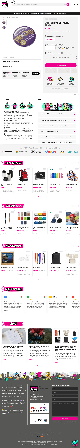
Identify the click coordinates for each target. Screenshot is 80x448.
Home (3, 17)
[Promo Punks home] (5, 4)
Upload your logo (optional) (54, 53)
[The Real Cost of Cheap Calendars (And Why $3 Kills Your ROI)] (14, 336)
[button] (61, 31)
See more (39, 365)
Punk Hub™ (61, 10)
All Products (18, 10)
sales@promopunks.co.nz (47, 13)
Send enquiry (65, 418)
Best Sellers (26, 10)
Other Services (53, 10)
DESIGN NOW (35, 73)
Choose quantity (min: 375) (54, 45)
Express (35, 10)
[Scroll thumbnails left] (4, 19)
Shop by (40, 10)
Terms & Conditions (70, 421)
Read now (5, 359)
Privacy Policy (47, 429)
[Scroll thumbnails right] (4, 31)
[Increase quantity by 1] (54, 48)
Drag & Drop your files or (61, 57)
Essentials (45, 10)
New (31, 10)
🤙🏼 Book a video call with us (60, 13)
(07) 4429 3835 (35, 13)
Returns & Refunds (40, 429)
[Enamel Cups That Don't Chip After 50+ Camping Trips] (40, 336)
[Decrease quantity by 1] (46, 48)
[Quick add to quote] (14, 192)
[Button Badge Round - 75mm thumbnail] (3, 22)
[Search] (67, 4)
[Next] (78, 181)
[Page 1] (38, 196)
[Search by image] (65, 4)
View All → (75, 163)
